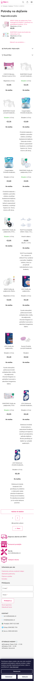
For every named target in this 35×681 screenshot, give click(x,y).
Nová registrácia (7, 605)
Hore (18, 528)
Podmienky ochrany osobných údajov (13, 571)
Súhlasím (25, 677)
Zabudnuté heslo (7, 607)
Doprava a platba (7, 576)
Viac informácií (14, 667)
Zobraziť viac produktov (17, 42)
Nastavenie (16, 671)
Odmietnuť (8, 677)
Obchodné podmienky (8, 574)
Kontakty (4, 579)
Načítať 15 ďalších (17, 512)
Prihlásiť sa (8, 601)
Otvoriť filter (7, 55)
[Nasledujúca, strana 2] (17, 518)
